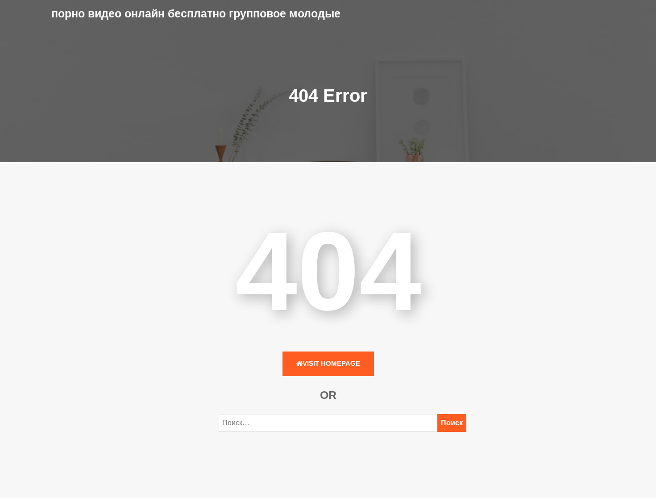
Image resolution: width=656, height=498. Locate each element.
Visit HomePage (331, 363)
